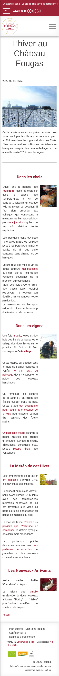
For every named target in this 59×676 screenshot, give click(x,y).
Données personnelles (22, 636)
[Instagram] (34, 11)
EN (6, 11)
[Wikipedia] (39, 11)
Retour (6, 614)
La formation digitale (26, 642)
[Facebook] (29, 11)
